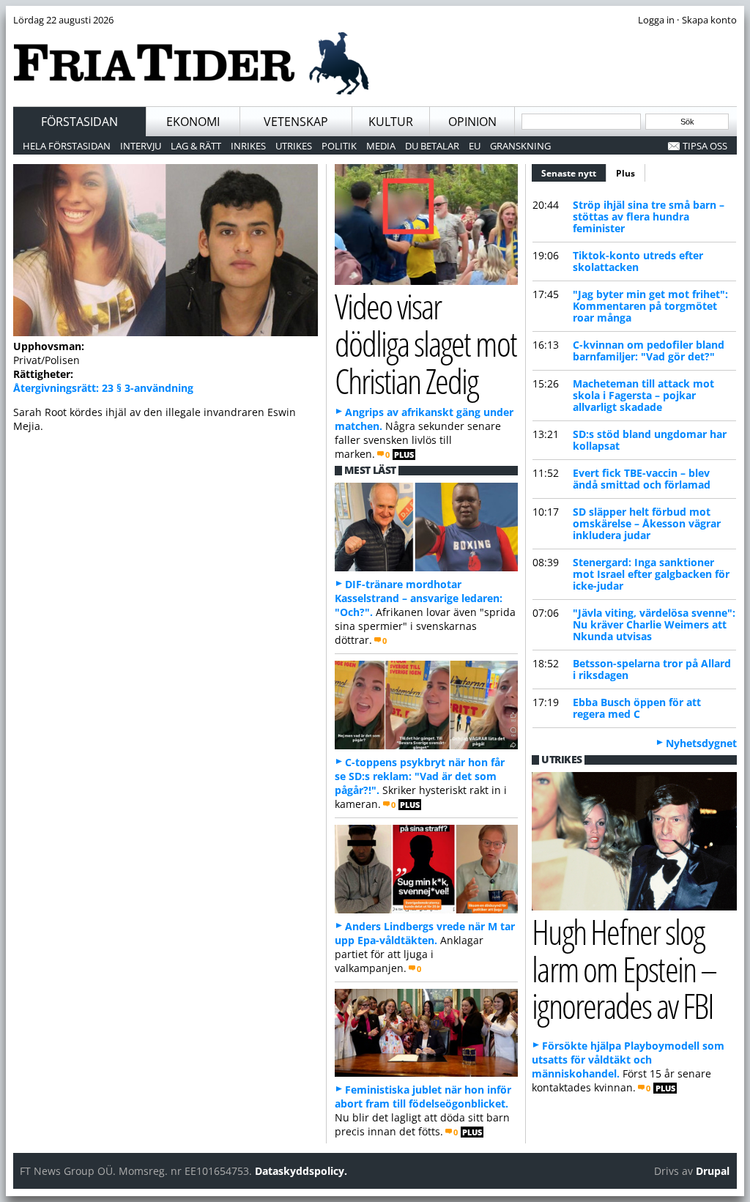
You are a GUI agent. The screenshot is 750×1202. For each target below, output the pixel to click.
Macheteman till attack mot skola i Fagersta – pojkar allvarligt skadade (643, 395)
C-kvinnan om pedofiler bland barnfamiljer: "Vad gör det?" (648, 350)
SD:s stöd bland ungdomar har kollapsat (650, 440)
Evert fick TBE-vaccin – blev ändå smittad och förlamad (641, 478)
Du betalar (432, 145)
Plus (625, 173)
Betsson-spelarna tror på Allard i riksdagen (652, 669)
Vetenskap (296, 122)
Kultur (390, 122)
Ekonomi (193, 122)
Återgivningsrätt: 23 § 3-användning (103, 388)
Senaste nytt (573, 173)
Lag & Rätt (196, 145)
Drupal (712, 1171)
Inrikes (248, 145)
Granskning (520, 145)
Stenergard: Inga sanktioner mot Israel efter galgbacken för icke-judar (651, 574)
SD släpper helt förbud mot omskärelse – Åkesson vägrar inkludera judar (647, 523)
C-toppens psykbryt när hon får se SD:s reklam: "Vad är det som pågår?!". (420, 776)
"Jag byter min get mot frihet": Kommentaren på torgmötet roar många (650, 305)
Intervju (140, 145)
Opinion (472, 122)
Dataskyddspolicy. (301, 1171)
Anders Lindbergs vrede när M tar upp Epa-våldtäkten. (425, 933)
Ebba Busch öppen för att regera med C (637, 708)
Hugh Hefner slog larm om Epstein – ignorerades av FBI (624, 969)
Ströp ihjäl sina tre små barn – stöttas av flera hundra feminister (648, 216)
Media (381, 145)
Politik (339, 145)
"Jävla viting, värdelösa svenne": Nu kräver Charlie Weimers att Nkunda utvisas (654, 624)
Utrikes (293, 145)
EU (474, 145)
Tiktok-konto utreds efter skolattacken (638, 261)
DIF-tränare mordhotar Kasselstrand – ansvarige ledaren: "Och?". (418, 598)
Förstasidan (79, 122)
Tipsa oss (705, 145)
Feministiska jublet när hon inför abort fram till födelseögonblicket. (423, 1096)
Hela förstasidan (67, 145)
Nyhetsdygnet (701, 743)
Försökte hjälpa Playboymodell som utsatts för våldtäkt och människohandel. (628, 1059)
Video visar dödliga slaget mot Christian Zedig (426, 343)
